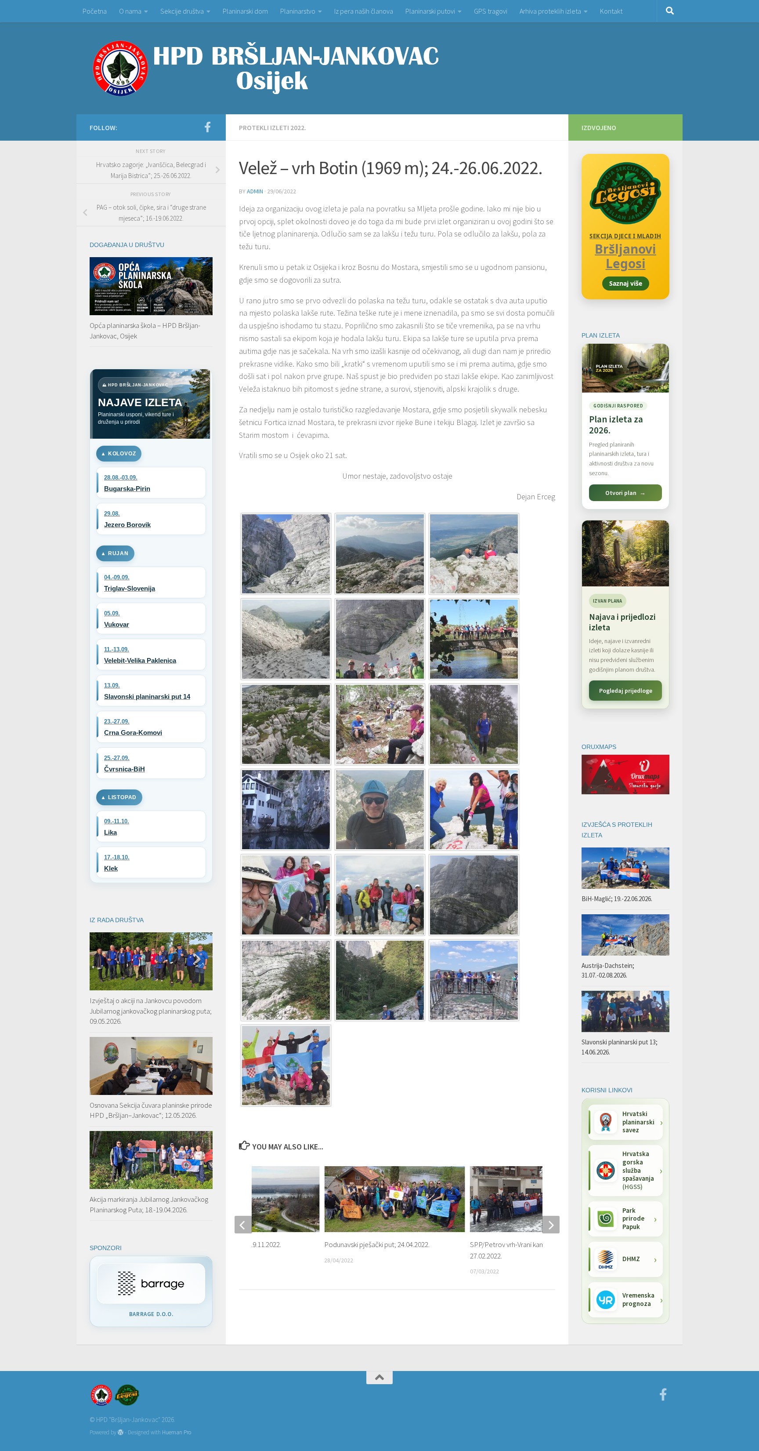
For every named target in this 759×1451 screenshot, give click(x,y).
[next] (551, 1224)
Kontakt (611, 11)
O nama (130, 11)
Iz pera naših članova (363, 11)
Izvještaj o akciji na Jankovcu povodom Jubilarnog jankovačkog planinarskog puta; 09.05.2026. (151, 1011)
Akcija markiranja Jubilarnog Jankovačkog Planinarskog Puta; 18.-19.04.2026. (149, 1204)
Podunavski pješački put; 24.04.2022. (377, 1244)
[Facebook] (207, 127)
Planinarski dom (245, 11)
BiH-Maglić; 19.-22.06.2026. (617, 899)
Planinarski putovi (430, 11)
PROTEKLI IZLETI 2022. (272, 127)
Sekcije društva (182, 11)
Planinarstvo (297, 11)
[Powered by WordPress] (120, 1432)
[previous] (243, 1224)
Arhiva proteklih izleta (550, 11)
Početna (95, 11)
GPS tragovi (490, 11)
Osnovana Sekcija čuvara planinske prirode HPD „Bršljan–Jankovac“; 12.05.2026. (151, 1110)
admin (255, 191)
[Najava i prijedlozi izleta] (625, 553)
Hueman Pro (176, 1432)
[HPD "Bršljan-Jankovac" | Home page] (265, 68)
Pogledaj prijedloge (625, 691)
